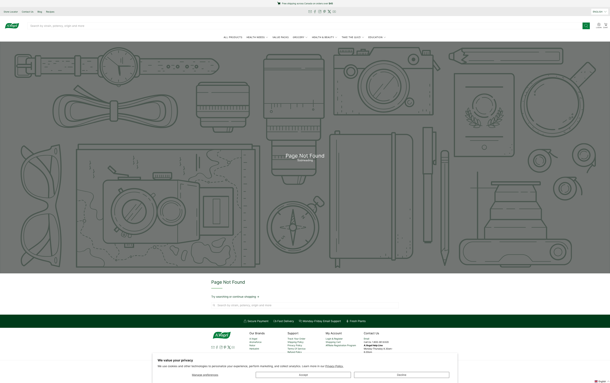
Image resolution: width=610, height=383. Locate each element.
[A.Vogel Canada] (12, 26)
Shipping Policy (296, 342)
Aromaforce (255, 342)
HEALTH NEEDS (256, 37)
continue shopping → (246, 296)
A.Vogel (253, 338)
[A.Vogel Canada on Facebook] (314, 11)
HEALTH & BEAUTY (323, 37)
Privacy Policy (295, 345)
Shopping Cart (333, 342)
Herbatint (254, 348)
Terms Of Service (296, 348)
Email (366, 338)
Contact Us (27, 11)
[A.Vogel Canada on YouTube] (334, 11)
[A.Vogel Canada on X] (329, 11)
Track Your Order (296, 338)
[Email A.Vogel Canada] (310, 11)
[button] (602, 381)
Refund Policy (295, 352)
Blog (39, 11)
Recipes (50, 11)
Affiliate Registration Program (341, 345)
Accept (303, 374)
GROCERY (298, 37)
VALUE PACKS (280, 37)
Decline (401, 374)
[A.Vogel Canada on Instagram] (319, 11)
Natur (252, 345)
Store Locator (11, 11)
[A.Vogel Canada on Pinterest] (324, 11)
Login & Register (334, 338)
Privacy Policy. (334, 366)
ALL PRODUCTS (233, 37)
